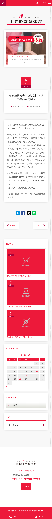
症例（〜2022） (23, 57)
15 (37, 371)
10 (9, 371)
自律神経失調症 (34, 106)
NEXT (39, 225)
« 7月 (8, 386)
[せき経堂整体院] (26, 22)
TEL (14, 516)
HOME (12, 57)
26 (20, 379)
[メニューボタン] (49, 3)
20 (26, 375)
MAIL (27, 486)
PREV (12, 225)
